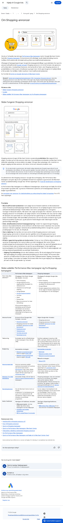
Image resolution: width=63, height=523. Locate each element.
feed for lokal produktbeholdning (24, 378)
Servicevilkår (19, 515)
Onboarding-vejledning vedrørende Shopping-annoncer (19, 431)
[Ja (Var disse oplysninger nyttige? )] (54, 447)
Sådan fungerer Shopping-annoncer (13, 90)
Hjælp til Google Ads (15, 3)
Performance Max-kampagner (31, 56)
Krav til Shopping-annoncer (11, 424)
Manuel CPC (42, 361)
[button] (3, 3)
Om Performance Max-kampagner (13, 433)
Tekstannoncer (21, 331)
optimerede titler (20, 374)
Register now (6, 500)
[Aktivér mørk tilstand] (44, 514)
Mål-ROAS (41, 352)
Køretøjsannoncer (21, 335)
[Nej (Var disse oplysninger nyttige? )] (58, 447)
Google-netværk (22, 65)
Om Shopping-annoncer (43, 13)
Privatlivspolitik (12, 515)
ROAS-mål (28, 353)
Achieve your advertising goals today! (11, 490)
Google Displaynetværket (24, 293)
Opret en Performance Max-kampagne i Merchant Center (20, 428)
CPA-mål (27, 357)
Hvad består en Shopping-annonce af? (14, 421)
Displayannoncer (21, 329)
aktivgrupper (18, 369)
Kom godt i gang (28, 13)
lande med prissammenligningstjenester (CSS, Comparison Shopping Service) (30, 78)
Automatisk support (53, 521)
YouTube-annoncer (22, 333)
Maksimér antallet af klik (45, 354)
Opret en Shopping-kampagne (11, 426)
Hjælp (5, 8)
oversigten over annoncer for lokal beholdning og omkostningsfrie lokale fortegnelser (28, 193)
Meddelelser (15, 8)
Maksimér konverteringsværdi (24, 352)
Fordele (5, 92)
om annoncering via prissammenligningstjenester (43, 83)
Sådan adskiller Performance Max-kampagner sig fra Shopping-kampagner (25, 94)
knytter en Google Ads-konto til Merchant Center (25, 74)
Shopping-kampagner (13, 58)
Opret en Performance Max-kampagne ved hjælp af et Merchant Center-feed (26, 435)
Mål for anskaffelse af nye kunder (26, 413)
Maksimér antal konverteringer (25, 355)
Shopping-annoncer (22, 322)
